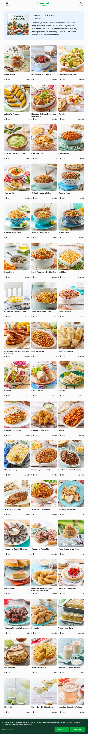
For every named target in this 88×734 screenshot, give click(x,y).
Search (81, 5)
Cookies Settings (7, 729)
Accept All (61, 729)
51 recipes (36, 18)
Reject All (77, 729)
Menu (7, 5)
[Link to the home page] (44, 4)
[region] (44, 726)
